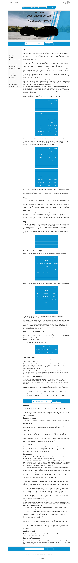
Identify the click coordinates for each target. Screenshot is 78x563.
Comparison (13, 48)
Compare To (42, 7)
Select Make (26, 7)
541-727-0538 (67, 3)
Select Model (34, 7)
